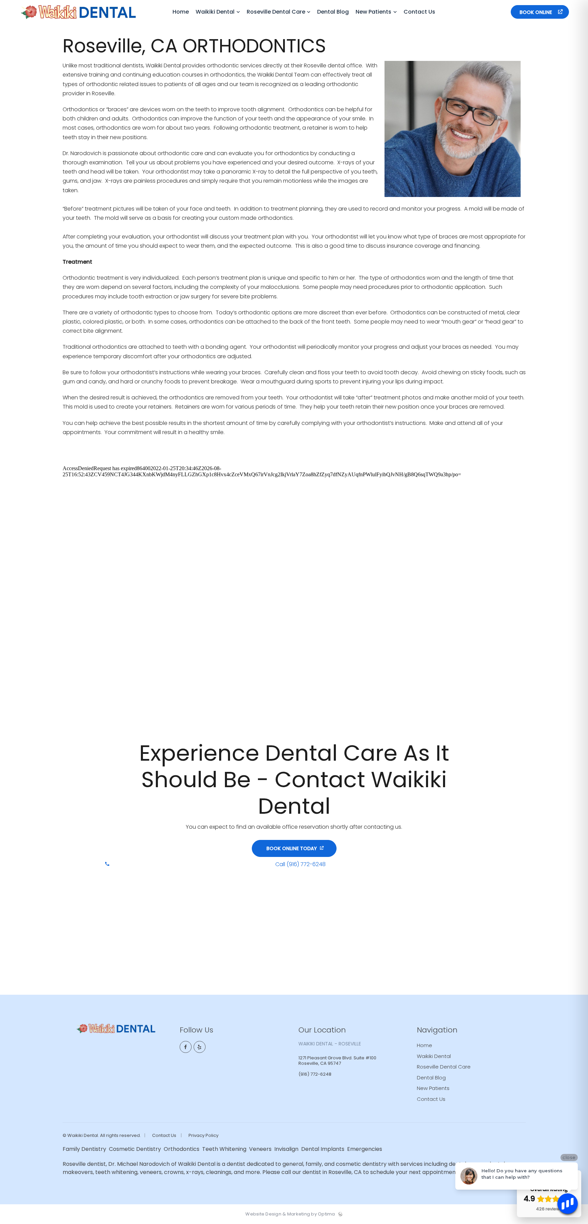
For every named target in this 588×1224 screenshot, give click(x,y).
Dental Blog (431, 1077)
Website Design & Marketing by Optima (290, 1214)
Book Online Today (291, 848)
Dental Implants (323, 1149)
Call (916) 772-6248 (300, 864)
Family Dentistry (85, 1149)
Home (424, 1045)
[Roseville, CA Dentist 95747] (78, 22)
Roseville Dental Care (444, 1066)
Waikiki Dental (434, 1056)
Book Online (536, 12)
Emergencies (365, 1149)
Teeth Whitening (225, 1149)
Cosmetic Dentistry (135, 1149)
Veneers (261, 1149)
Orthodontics (182, 1149)
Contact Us (431, 1099)
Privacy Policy (203, 1135)
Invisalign (287, 1149)
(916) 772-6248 (487, 12)
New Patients (433, 1088)
